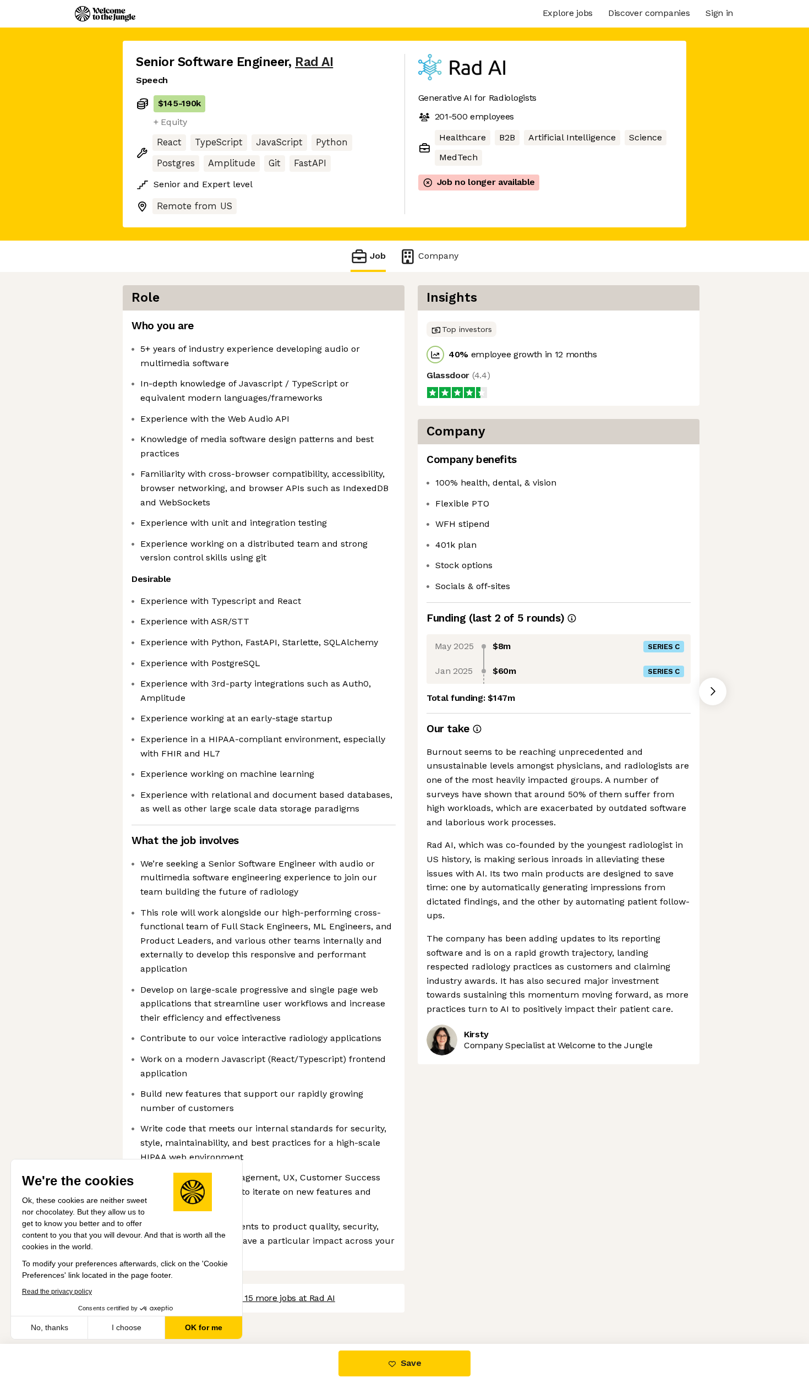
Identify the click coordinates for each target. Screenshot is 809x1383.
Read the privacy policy (57, 1291)
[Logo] (105, 13)
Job (378, 256)
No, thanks (49, 1327)
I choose (126, 1327)
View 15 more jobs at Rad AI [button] (279, 1298)
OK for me (203, 1327)
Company (438, 256)
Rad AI (314, 62)
